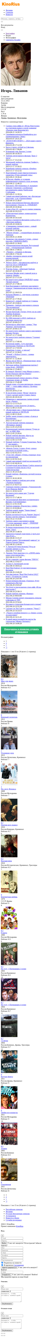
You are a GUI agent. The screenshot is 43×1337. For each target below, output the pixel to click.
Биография (10, 33)
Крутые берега (7, 1077)
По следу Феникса (8, 789)
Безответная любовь (9, 897)
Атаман (4, 1149)
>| (6, 648)
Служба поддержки (14, 1220)
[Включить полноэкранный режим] (4, 1333)
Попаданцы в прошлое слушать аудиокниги (21, 630)
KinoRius (19, 1226)
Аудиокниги (11, 1216)
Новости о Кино (12, 1218)
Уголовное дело (7, 753)
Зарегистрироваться (9, 1267)
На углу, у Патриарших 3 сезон (13, 969)
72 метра (4, 1041)
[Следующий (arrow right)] (4, 1335)
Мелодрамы (22, 118)
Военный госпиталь (9, 717)
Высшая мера (6, 861)
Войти (4, 1243)
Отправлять (6, 1275)
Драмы (4, 118)
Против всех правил (9, 825)
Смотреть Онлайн (13, 40)
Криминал (12, 118)
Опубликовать (7, 1304)
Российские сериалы (14, 1209)
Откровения (6, 1184)
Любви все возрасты (9, 1113)
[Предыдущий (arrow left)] (2, 1335)
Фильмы (9, 10)
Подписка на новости (13, 1263)
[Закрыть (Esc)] (2, 1333)
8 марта (4, 933)
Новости (9, 15)
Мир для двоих (7, 681)
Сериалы (9, 12)
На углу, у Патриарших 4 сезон (13, 1005)
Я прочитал (14, 1265)
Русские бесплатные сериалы (18, 1214)
